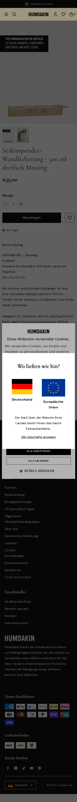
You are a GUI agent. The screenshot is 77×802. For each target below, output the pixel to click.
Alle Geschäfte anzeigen (38, 437)
